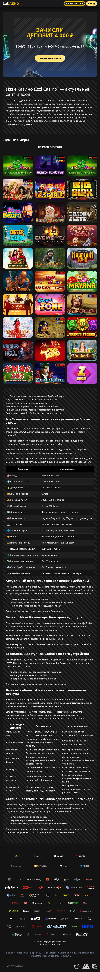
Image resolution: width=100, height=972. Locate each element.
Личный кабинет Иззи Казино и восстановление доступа (35, 409)
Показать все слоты (50, 147)
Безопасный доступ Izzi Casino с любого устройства (32, 406)
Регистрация (74, 3)
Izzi (11, 3)
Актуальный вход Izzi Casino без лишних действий (31, 399)
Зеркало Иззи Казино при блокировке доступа (29, 403)
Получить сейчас (50, 58)
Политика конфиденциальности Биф (50, 941)
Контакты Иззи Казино (50, 944)
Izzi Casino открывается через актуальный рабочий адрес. (35, 396)
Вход (91, 3)
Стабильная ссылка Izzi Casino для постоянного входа (33, 413)
